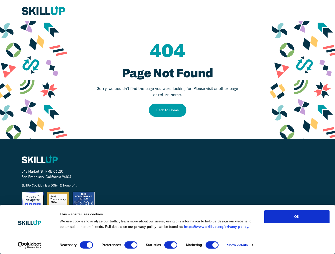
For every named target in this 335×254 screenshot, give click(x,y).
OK (296, 217)
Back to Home (167, 110)
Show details (237, 245)
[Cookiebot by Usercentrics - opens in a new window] (29, 245)
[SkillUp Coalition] (43, 10)
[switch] (130, 245)
